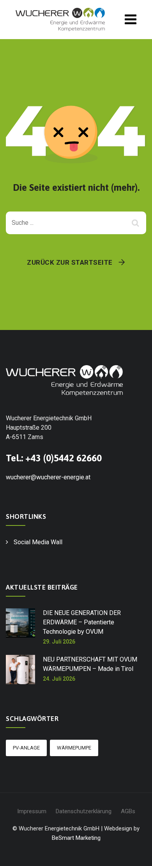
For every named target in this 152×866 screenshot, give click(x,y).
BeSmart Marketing (76, 837)
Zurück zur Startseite (70, 262)
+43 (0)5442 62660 (63, 458)
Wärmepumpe (74, 748)
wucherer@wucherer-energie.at (48, 477)
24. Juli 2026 (59, 679)
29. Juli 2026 (59, 641)
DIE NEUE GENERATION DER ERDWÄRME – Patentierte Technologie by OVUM (82, 622)
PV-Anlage (26, 748)
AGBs (128, 811)
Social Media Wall (38, 542)
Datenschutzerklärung (83, 811)
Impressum (31, 811)
